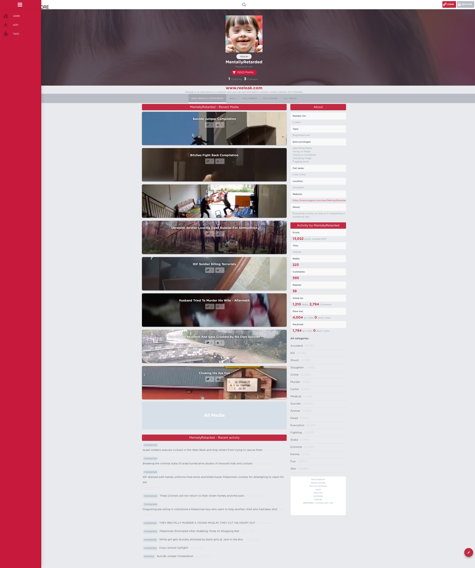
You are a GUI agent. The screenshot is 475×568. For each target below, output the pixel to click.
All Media (290, 98)
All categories (299, 338)
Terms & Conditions (318, 486)
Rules (318, 490)
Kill (292, 353)
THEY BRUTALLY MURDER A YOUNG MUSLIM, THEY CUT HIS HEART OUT (207, 523)
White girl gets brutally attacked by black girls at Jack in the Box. (201, 539)
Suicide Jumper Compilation (214, 118)
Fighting (296, 432)
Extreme (296, 447)
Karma (294, 454)
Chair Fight (214, 191)
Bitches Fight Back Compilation (214, 155)
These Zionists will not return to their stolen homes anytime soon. (202, 496)
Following (270, 98)
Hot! (15, 25)
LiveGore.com (321, 503)
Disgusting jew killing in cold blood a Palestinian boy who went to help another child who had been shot (210, 509)
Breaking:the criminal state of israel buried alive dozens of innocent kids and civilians (198, 463)
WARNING (318, 496)
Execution (297, 425)
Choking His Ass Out (214, 373)
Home (16, 16)
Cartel (294, 389)
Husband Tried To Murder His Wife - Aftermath (214, 300)
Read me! (318, 493)
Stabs (294, 439)
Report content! (318, 483)
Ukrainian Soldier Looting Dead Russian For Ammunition (214, 227)
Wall (233, 98)
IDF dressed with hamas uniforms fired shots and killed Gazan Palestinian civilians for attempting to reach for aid (213, 480)
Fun (293, 461)
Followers (249, 98)
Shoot (294, 360)
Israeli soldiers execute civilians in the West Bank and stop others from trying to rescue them (203, 450)
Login (450, 4)
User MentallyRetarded (207, 98)
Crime (294, 374)
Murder (295, 382)
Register (466, 4)
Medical (295, 396)
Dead (294, 418)
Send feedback (318, 480)
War (293, 468)
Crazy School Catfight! (173, 548)
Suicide (295, 403)
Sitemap (318, 500)
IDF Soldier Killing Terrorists (214, 264)
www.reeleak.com (244, 88)
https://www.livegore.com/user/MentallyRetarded (320, 200)
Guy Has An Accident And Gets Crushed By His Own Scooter (214, 336)
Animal (295, 411)
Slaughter (297, 367)
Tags (16, 34)
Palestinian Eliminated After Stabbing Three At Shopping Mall (199, 531)
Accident (296, 346)
